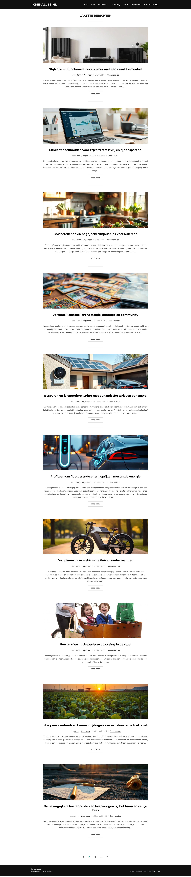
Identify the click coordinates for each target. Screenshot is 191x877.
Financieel (102, 5)
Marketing (115, 5)
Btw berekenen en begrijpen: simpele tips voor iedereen (95, 234)
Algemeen (136, 5)
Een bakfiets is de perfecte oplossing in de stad (95, 644)
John (79, 75)
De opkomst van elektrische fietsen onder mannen (95, 560)
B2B (93, 5)
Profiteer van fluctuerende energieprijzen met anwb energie (95, 476)
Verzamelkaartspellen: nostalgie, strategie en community (95, 315)
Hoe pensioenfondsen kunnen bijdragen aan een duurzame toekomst (95, 725)
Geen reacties (113, 75)
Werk (125, 5)
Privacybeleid (36, 869)
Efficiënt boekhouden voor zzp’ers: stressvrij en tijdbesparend (95, 150)
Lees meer (97, 93)
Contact (148, 5)
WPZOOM (156, 871)
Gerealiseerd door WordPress (41, 871)
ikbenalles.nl (44, 4)
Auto (86, 5)
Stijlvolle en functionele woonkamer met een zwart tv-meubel (95, 69)
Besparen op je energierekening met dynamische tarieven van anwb (95, 395)
